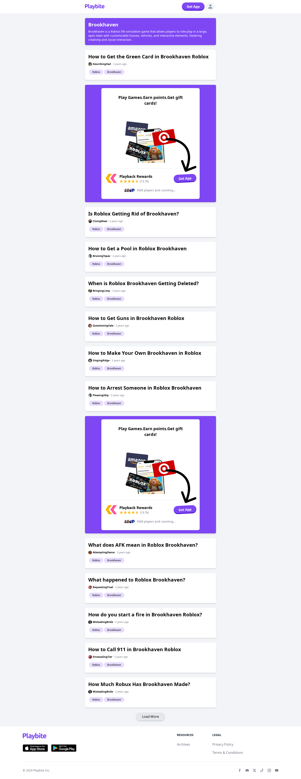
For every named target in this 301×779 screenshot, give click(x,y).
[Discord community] (247, 770)
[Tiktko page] (262, 770)
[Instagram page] (269, 770)
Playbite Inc (41, 770)
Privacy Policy (222, 744)
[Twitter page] (254, 770)
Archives (183, 744)
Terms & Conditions (227, 752)
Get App (193, 6)
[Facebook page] (239, 770)
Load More (150, 716)
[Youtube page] (276, 770)
